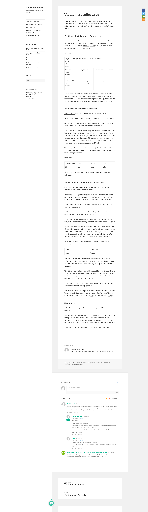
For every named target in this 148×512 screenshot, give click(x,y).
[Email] (143, 16)
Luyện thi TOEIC (31, 94)
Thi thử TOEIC (30, 98)
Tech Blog (39, 93)
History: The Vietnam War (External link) (34, 31)
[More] (143, 19)
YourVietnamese (34, 7)
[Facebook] (143, 10)
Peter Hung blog (31, 93)
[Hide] (145, 22)
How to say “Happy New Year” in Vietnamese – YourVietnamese (87, 452)
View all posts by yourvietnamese (101, 351)
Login (117, 382)
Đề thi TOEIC (30, 96)
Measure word (69, 113)
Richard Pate (82, 418)
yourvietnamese (81, 363)
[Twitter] (143, 13)
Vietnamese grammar (32, 21)
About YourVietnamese (33, 35)
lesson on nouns (100, 26)
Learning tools (30, 27)
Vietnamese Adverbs (32, 68)
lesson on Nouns (85, 94)
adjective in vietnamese (96, 363)
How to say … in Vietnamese (34, 24)
